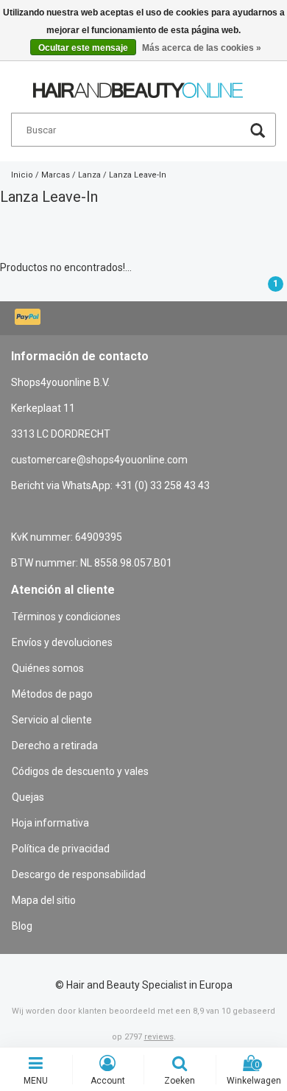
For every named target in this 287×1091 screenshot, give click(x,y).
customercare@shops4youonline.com (99, 460)
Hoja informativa (50, 823)
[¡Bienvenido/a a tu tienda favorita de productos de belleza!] (138, 84)
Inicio (22, 175)
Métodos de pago (52, 694)
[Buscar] (257, 132)
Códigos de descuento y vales (80, 771)
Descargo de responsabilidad (79, 874)
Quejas (28, 797)
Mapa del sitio (44, 900)
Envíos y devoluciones (62, 642)
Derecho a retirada (55, 745)
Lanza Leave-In (137, 175)
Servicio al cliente (52, 720)
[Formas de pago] (29, 318)
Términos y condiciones (66, 616)
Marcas (55, 175)
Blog (22, 926)
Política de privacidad (61, 849)
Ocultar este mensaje (83, 48)
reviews (159, 1037)
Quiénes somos (48, 668)
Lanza (89, 175)
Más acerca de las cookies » (201, 48)
